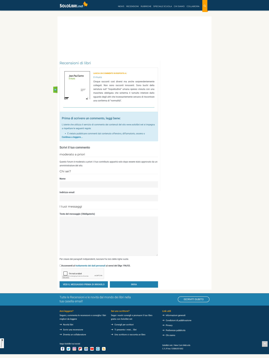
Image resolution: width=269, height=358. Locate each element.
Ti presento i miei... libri (125, 329)
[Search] (204, 6)
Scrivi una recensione (73, 329)
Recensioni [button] (132, 6)
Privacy (169, 325)
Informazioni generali (175, 315)
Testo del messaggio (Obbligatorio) (77, 214)
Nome (63, 178)
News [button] (121, 6)
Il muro (97, 77)
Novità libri (68, 324)
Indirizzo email (67, 192)
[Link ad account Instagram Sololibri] (74, 349)
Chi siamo (170, 335)
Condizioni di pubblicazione (178, 320)
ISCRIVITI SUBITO (194, 299)
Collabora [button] (193, 6)
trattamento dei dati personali (90, 265)
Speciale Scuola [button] (162, 6)
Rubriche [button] (146, 6)
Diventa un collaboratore (74, 334)
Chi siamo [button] (179, 6)
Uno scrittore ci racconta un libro (129, 334)
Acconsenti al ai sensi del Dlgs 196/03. (96, 265)
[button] (72, 137)
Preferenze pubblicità (175, 330)
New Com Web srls (182, 345)
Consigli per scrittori (124, 324)
